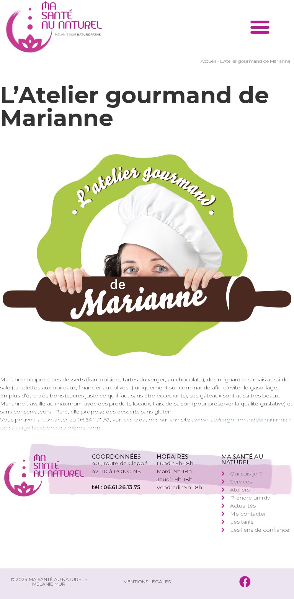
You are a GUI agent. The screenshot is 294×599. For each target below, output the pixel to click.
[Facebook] (245, 582)
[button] (260, 26)
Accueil (208, 61)
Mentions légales (147, 581)
